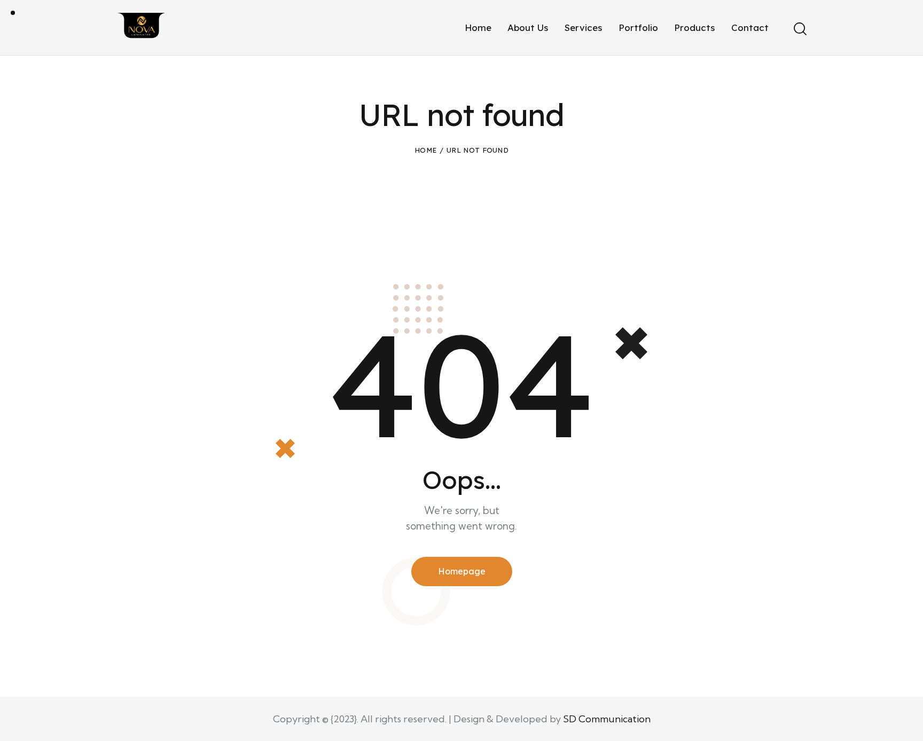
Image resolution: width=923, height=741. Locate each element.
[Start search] (799, 29)
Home (425, 150)
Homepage (462, 571)
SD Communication (607, 719)
